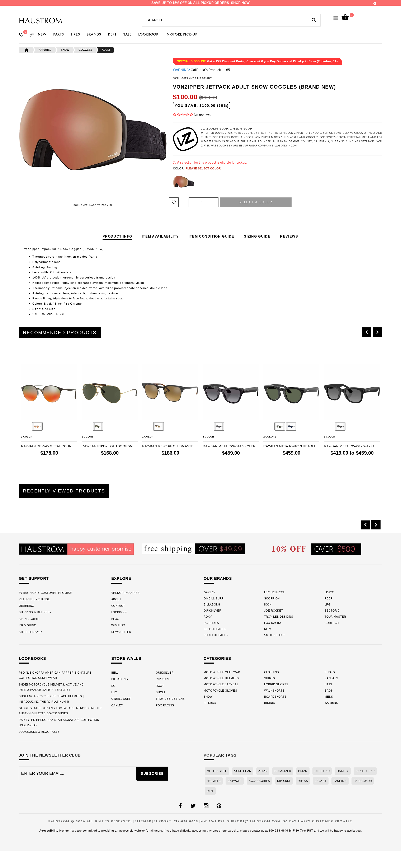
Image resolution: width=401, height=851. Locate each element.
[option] (49, 408)
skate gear (365, 771)
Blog (115, 619)
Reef (328, 598)
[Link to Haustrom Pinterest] (218, 805)
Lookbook (119, 612)
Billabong (212, 604)
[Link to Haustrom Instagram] (205, 805)
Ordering (26, 605)
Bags (329, 690)
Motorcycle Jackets (221, 684)
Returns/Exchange (34, 599)
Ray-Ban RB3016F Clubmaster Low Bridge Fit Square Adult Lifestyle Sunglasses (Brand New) (170, 446)
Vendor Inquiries (125, 592)
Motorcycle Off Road (222, 672)
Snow (208, 696)
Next (373, 182)
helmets (214, 780)
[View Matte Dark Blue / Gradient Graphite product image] (340, 426)
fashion (340, 780)
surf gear (242, 771)
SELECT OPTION (298, 461)
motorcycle (217, 771)
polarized (282, 771)
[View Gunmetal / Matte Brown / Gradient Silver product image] (37, 426)
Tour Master (335, 616)
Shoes (330, 672)
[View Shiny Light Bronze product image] (98, 426)
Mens (329, 696)
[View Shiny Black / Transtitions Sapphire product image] (291, 426)
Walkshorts (274, 690)
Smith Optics (275, 635)
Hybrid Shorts (276, 684)
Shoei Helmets (216, 635)
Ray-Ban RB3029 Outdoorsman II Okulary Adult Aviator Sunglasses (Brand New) (110, 446)
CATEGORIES (217, 658)
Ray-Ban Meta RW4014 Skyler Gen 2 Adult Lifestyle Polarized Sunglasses (231, 446)
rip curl (284, 780)
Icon (268, 604)
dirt (210, 790)
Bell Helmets (215, 629)
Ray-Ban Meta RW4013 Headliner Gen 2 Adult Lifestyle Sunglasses (291, 446)
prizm (302, 771)
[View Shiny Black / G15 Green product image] (279, 426)
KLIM (267, 629)
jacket (320, 780)
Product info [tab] (117, 236)
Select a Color (255, 202)
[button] (183, 115)
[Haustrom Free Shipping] (193, 548)
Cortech (332, 623)
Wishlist (118, 625)
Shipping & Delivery (35, 612)
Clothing (271, 672)
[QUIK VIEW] (36, 353)
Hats (328, 684)
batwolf (234, 780)
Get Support (34, 578)
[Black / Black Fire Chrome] (183, 181)
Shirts (269, 678)
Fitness (210, 702)
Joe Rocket (273, 610)
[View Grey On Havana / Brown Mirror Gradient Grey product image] (158, 426)
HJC (114, 692)
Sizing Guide (29, 619)
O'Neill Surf (213, 598)
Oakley (210, 592)
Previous (172, 182)
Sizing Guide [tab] (257, 236)
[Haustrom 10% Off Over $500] (316, 549)
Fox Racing (273, 623)
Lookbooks (32, 658)
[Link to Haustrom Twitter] (193, 805)
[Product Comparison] (31, 35)
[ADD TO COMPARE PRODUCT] (30, 353)
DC (113, 685)
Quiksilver (212, 610)
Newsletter (121, 631)
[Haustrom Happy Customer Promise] (76, 549)
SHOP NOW (240, 3)
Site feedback (30, 631)
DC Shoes (211, 623)
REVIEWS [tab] (289, 236)
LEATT (329, 592)
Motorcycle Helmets (221, 678)
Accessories (259, 780)
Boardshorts (275, 696)
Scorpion (272, 598)
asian (262, 771)
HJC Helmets (274, 592)
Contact (118, 605)
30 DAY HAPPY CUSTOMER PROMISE (45, 592)
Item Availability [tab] (160, 236)
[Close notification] (375, 3)
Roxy (208, 616)
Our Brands (218, 578)
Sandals (331, 678)
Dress (303, 780)
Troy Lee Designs (278, 616)
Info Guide (27, 625)
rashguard (363, 780)
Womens (331, 702)
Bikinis (269, 702)
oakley (343, 771)
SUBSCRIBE (152, 773)
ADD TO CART (58, 461)
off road (322, 771)
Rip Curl (162, 679)
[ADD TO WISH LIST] (24, 353)
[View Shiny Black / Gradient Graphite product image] (219, 426)
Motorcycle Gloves (220, 690)
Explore (121, 578)
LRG (327, 604)
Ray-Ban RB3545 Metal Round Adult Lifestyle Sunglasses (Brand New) (49, 446)
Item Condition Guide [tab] (211, 236)
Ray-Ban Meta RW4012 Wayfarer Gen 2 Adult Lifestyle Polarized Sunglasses (352, 446)
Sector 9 (332, 610)
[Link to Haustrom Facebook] (180, 805)
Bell (115, 672)
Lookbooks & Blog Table (39, 731)
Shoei (160, 692)
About (116, 599)
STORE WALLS (126, 658)
